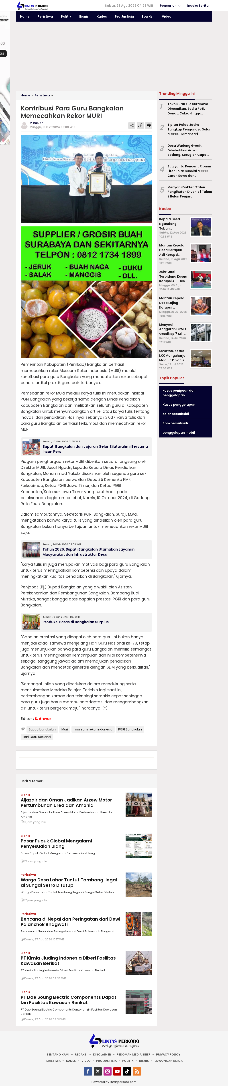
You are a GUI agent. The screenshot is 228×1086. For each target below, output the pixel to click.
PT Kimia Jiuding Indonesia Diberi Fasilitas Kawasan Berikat (68, 960)
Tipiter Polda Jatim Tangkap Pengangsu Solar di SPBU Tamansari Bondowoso (189, 129)
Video (86, 1061)
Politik (128, 1061)
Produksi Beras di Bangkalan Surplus (76, 621)
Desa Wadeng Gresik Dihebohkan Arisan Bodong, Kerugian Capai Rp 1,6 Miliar (187, 150)
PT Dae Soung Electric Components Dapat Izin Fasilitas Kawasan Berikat (68, 1000)
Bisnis (25, 795)
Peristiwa (28, 874)
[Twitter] (98, 1071)
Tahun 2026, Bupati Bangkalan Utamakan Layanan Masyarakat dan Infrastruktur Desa (88, 552)
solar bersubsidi (176, 414)
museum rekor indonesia (93, 729)
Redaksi (81, 1054)
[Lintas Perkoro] (32, 6)
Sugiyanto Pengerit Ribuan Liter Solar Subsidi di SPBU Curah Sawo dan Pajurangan (189, 171)
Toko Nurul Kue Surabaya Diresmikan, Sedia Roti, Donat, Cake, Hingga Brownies (187, 109)
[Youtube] (117, 1071)
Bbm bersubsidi (175, 423)
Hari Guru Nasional (37, 737)
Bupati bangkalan (42, 729)
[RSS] (137, 1071)
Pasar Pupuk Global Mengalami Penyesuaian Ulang (56, 843)
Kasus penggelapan (179, 404)
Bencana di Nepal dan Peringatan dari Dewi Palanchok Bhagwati (70, 921)
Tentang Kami (58, 1054)
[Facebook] (88, 1071)
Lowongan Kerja (169, 1061)
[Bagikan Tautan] (131, 125)
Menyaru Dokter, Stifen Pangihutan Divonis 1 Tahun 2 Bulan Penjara (189, 192)
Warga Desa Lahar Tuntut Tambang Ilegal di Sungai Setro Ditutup (69, 882)
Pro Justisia (106, 1061)
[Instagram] (108, 1071)
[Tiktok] (127, 1071)
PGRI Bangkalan (130, 729)
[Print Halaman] (148, 125)
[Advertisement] (114, 57)
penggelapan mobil (179, 432)
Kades (71, 1061)
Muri (64, 729)
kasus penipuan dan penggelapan (179, 392)
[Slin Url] (140, 125)
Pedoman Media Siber (134, 1054)
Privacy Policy (168, 1054)
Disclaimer (102, 1054)
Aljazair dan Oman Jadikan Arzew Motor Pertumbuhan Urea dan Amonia (66, 802)
